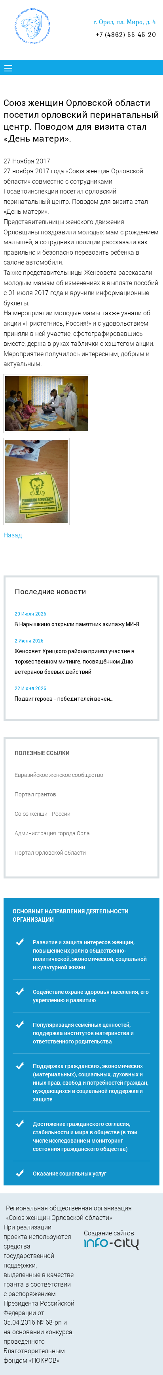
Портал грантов (35, 794)
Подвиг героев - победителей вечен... (64, 699)
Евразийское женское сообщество (59, 775)
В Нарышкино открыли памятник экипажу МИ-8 (77, 624)
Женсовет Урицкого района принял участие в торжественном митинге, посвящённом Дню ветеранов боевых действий (75, 661)
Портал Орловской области (50, 852)
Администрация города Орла (52, 833)
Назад (13, 535)
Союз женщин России (42, 813)
